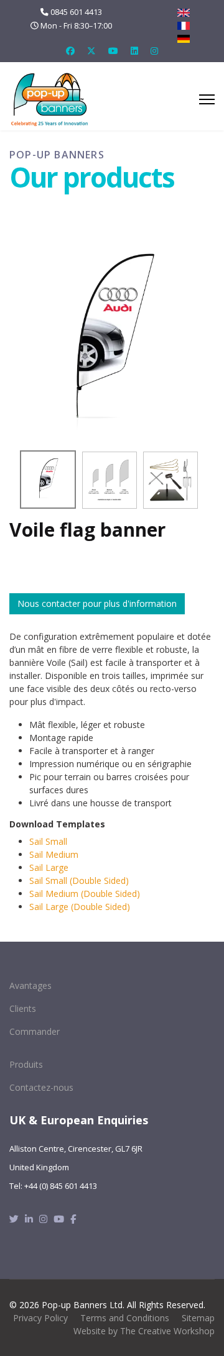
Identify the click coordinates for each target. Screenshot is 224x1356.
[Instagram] (154, 51)
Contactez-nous (41, 1087)
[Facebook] (70, 51)
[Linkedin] (134, 51)
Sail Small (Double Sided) (79, 880)
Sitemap (198, 1318)
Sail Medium (53, 854)
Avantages (30, 985)
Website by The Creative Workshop (144, 1331)
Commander (34, 1031)
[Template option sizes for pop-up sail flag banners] (109, 480)
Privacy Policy (40, 1318)
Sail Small (48, 841)
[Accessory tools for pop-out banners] (170, 480)
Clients (22, 1008)
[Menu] (207, 99)
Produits (26, 1064)
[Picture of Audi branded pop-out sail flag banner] (112, 341)
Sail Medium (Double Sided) (84, 893)
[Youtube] (113, 51)
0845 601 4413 (76, 12)
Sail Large (48, 867)
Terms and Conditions (124, 1318)
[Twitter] (91, 51)
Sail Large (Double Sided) (79, 906)
